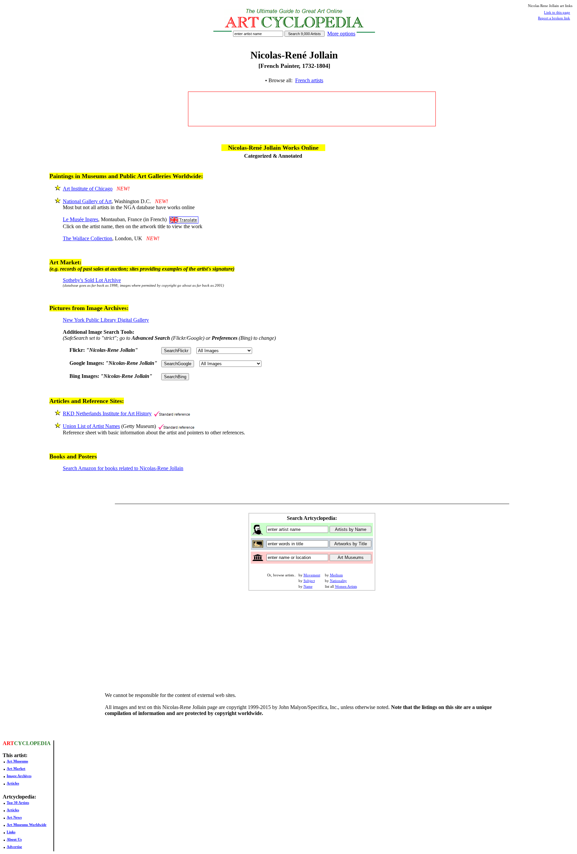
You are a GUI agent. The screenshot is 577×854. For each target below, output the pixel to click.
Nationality (338, 581)
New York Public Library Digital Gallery (106, 320)
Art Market (16, 768)
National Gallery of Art (87, 201)
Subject (309, 581)
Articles (13, 783)
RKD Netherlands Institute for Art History (107, 413)
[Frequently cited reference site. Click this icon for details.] (172, 413)
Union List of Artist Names (91, 426)
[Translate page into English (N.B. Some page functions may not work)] (183, 219)
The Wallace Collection (87, 238)
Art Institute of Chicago (88, 188)
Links (11, 832)
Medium (336, 575)
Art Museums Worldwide (26, 825)
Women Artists (346, 586)
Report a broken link (554, 18)
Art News (14, 817)
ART (8, 743)
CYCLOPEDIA (32, 743)
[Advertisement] (311, 109)
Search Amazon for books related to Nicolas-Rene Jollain (123, 468)
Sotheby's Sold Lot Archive (92, 280)
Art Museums (17, 761)
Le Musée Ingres (80, 219)
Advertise (14, 847)
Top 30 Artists (18, 803)
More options (341, 33)
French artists (309, 80)
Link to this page (557, 12)
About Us (14, 839)
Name (308, 586)
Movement (312, 575)
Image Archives (19, 776)
